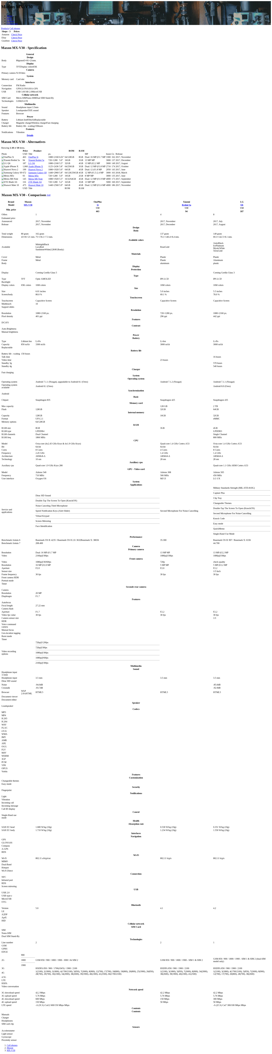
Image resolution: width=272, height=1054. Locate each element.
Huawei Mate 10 (35, 185)
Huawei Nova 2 (35, 169)
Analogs (10, 21)
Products (5, 28)
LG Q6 (31, 163)
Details (30, 135)
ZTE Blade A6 (35, 182)
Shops (9, 16)
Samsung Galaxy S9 (37, 172)
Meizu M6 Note (35, 179)
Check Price (16, 34)
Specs (9, 18)
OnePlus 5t (33, 157)
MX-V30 (28, 205)
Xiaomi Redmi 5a (36, 160)
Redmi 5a (186, 205)
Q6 (241, 205)
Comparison (12, 23)
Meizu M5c (33, 176)
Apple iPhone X (35, 166)
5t (98, 205)
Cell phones (14, 28)
